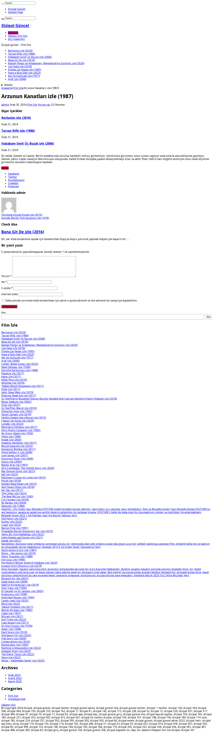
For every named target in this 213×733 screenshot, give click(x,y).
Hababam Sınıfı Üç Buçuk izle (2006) (30, 57)
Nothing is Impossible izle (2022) (21, 648)
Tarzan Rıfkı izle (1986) (21, 53)
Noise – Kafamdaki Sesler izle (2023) (23, 660)
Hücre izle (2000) (11, 461)
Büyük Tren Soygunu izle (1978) (25, 218)
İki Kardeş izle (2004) (13, 502)
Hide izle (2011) (10, 389)
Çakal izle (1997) (11, 613)
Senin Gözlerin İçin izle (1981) (19, 550)
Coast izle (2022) (11, 525)
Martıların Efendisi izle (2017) (19, 427)
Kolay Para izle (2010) (14, 379)
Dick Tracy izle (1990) (14, 588)
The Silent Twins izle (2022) (17, 654)
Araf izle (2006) (17, 79)
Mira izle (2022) (10, 603)
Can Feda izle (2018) (20, 66)
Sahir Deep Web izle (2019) (17, 392)
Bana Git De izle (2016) (21, 60)
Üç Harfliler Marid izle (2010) (19, 408)
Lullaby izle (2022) (12, 424)
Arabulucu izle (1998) (14, 594)
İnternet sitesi (9, 294)
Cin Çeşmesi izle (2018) (15, 499)
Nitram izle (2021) (12, 616)
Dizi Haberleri (16, 39)
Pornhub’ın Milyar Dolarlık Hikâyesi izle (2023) (29, 562)
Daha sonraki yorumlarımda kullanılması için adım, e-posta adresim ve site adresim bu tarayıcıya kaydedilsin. (71, 300)
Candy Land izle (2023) (14, 600)
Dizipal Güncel (16, 9)
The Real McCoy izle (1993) (17, 496)
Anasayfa (6, 88)
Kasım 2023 (15, 681)
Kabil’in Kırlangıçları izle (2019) (20, 584)
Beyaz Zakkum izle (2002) (16, 401)
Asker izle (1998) (11, 629)
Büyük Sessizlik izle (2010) (17, 446)
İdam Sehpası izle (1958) (15, 367)
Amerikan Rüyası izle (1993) (17, 597)
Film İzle (13, 32)
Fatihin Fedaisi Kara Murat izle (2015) (23, 417)
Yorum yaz (44, 104)
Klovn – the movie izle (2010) (18, 553)
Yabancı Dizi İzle (17, 36)
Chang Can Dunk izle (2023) (17, 420)
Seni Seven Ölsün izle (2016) (18, 487)
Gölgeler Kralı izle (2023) (16, 651)
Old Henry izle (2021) (14, 518)
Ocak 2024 (14, 675)
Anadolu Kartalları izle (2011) (19, 442)
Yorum (6, 276)
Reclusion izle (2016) (20, 50)
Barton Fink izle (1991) (14, 528)
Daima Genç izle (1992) (14, 644)
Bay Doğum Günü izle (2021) (18, 471)
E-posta (7, 288)
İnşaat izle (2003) (11, 439)
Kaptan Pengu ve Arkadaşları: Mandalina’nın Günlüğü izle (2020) (46, 63)
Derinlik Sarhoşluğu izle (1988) (19, 370)
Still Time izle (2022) (13, 619)
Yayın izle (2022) (11, 657)
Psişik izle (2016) (11, 480)
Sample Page (15, 12)
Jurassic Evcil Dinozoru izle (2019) (21, 566)
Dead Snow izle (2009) (14, 581)
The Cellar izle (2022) (14, 493)
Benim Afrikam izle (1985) (16, 610)
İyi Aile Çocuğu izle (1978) (16, 626)
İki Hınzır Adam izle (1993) (17, 433)
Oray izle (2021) (10, 405)
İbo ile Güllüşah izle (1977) (24, 76)
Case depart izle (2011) (15, 622)
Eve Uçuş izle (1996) (13, 559)
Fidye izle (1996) (11, 436)
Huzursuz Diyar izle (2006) (17, 458)
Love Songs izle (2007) (14, 455)
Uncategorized (16, 699)
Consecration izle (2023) (15, 641)
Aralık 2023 (15, 678)
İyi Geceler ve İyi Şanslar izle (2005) (22, 591)
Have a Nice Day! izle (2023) (24, 72)
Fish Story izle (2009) (13, 638)
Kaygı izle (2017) (11, 376)
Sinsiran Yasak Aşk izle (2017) (18, 395)
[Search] (2, 3)
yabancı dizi (8, 704)
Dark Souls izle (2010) (14, 632)
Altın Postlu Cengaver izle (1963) (20, 430)
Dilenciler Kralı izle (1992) (16, 411)
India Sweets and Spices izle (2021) (22, 537)
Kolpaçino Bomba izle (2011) (18, 449)
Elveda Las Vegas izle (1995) (24, 69)
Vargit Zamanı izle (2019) (16, 414)
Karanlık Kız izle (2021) (14, 578)
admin (5, 104)
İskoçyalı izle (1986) (13, 506)
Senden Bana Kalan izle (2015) (19, 484)
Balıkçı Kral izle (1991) (14, 465)
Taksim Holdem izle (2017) (17, 607)
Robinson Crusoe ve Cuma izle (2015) (23, 477)
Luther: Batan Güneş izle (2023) (19, 364)
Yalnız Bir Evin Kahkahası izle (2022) (22, 534)
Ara (3, 312)
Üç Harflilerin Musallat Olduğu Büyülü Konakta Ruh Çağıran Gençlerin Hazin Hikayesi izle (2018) (59, 398)
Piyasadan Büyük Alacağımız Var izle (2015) (27, 531)
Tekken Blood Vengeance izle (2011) (22, 386)
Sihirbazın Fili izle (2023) (16, 635)
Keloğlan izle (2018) (13, 383)
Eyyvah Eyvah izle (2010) (21, 214)
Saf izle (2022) (9, 474)
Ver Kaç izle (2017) (12, 490)
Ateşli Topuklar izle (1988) (17, 556)
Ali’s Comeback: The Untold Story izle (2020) (27, 468)
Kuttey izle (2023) (11, 521)
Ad (4, 282)
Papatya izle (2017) (12, 373)
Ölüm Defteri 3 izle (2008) (16, 452)
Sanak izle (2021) (11, 540)
